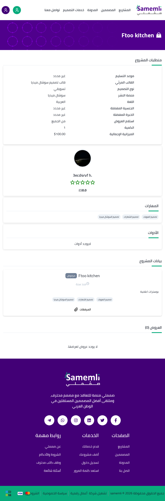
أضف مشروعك (89, 454)
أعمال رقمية (78, 493)
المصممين (108, 10)
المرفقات (85, 309)
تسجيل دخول (90, 462)
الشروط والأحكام (50, 454)
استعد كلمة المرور (86, 471)
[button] (82, 158)
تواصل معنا (52, 10)
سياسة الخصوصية (55, 493)
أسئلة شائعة (52, 471)
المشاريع (125, 10)
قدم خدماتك (90, 446)
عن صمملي (53, 446)
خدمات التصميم (73, 10)
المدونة (92, 10)
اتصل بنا (124, 471)
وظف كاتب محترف (48, 462)
